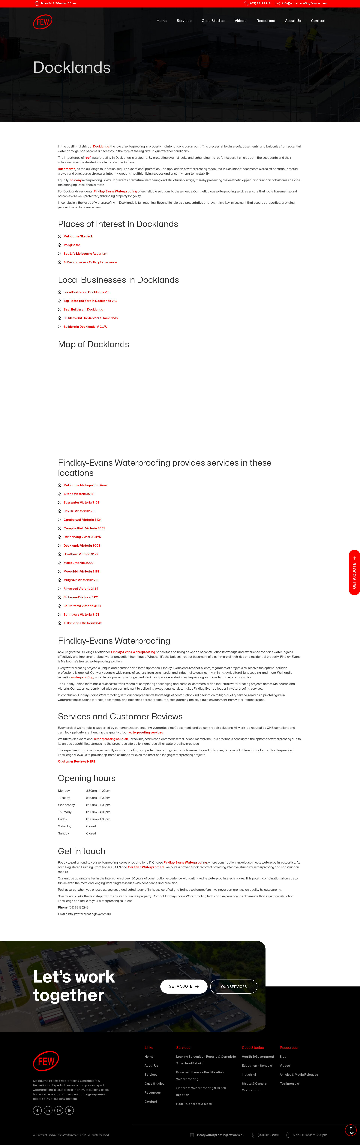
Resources (265, 20)
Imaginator (72, 245)
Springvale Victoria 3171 (81, 614)
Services (184, 20)
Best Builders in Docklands (83, 309)
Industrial (249, 1074)
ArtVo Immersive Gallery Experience (90, 262)
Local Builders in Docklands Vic (86, 292)
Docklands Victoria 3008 (82, 545)
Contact (318, 20)
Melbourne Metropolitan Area (85, 485)
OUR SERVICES (234, 987)
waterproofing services (145, 732)
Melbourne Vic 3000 (78, 562)
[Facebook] (37, 1110)
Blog (283, 1056)
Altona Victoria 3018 (79, 493)
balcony (75, 180)
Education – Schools (257, 1065)
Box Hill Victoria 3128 (79, 511)
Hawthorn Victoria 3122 (81, 554)
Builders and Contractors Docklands (91, 318)
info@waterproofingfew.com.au (220, 1135)
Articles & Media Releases (299, 1074)
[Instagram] (58, 1110)
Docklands (101, 146)
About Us (293, 20)
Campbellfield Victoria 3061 (84, 528)
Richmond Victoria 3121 (81, 597)
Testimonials (289, 1083)
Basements (66, 169)
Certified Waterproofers (146, 867)
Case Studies (213, 20)
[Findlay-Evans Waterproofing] (42, 21)
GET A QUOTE (181, 986)
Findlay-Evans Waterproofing (115, 191)
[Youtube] (69, 1110)
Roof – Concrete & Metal (194, 1103)
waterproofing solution (111, 739)
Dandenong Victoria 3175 (82, 537)
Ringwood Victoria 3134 (81, 588)
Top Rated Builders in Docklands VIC (90, 300)
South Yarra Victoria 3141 (82, 606)
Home (162, 20)
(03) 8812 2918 (268, 1135)
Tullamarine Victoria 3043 (83, 623)
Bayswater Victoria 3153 (81, 502)
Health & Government (258, 1056)
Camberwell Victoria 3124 (83, 519)
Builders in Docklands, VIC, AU (85, 326)
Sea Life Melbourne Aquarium (85, 253)
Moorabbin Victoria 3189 (82, 571)
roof (88, 157)
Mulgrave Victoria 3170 (81, 580)
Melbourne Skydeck (78, 236)
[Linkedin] (48, 1110)
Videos (240, 20)
